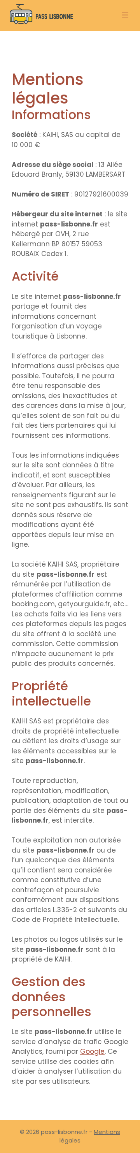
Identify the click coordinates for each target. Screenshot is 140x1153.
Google (92, 1051)
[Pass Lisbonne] (42, 15)
